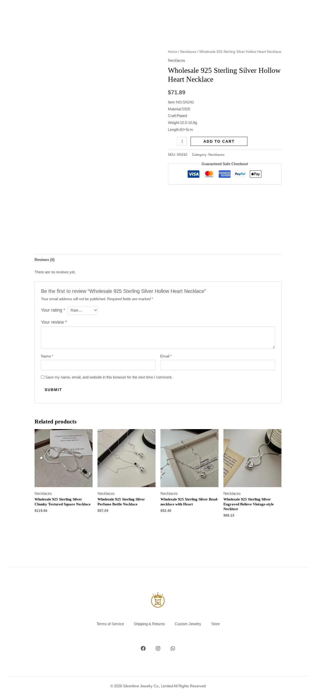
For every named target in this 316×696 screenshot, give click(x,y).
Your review (54, 322)
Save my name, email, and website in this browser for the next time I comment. (108, 377)
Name (47, 356)
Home (172, 52)
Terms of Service (110, 624)
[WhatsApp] (172, 648)
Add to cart (219, 141)
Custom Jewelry (188, 624)
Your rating (53, 310)
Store (215, 624)
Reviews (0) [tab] (45, 260)
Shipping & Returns (149, 624)
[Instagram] (158, 648)
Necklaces (188, 52)
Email (166, 356)
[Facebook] (143, 648)
